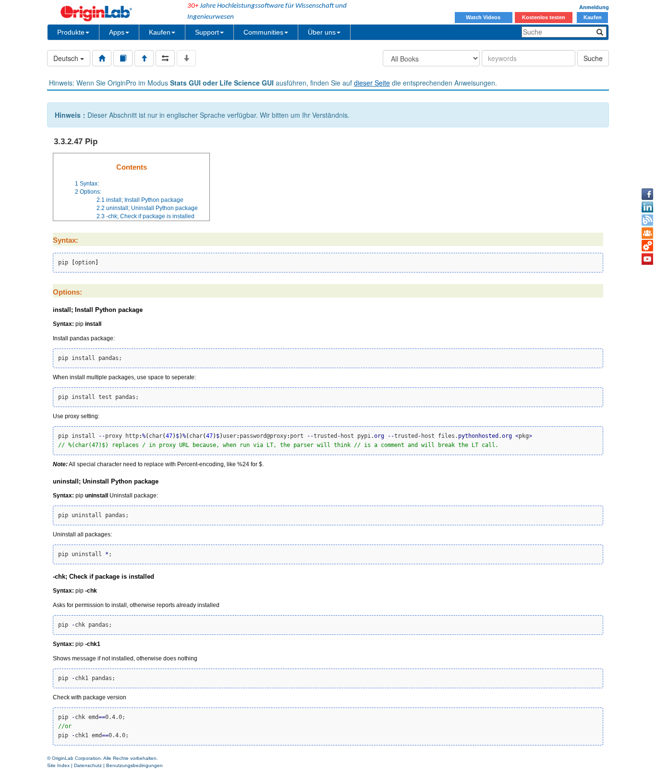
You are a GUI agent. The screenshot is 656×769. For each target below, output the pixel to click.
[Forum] (647, 233)
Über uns (322, 32)
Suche (593, 58)
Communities (263, 32)
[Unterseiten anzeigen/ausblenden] (186, 58)
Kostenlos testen (543, 17)
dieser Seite (372, 82)
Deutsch (66, 58)
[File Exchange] (647, 246)
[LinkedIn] (647, 207)
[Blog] (647, 220)
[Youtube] (647, 259)
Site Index (58, 765)
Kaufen (592, 17)
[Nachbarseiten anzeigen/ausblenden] (165, 58)
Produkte (71, 32)
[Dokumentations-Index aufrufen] (101, 58)
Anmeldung (594, 7)
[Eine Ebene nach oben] (144, 58)
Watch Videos (484, 17)
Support (207, 32)
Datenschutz (88, 765)
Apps (116, 32)
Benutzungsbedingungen (134, 765)
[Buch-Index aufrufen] (123, 58)
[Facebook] (647, 194)
